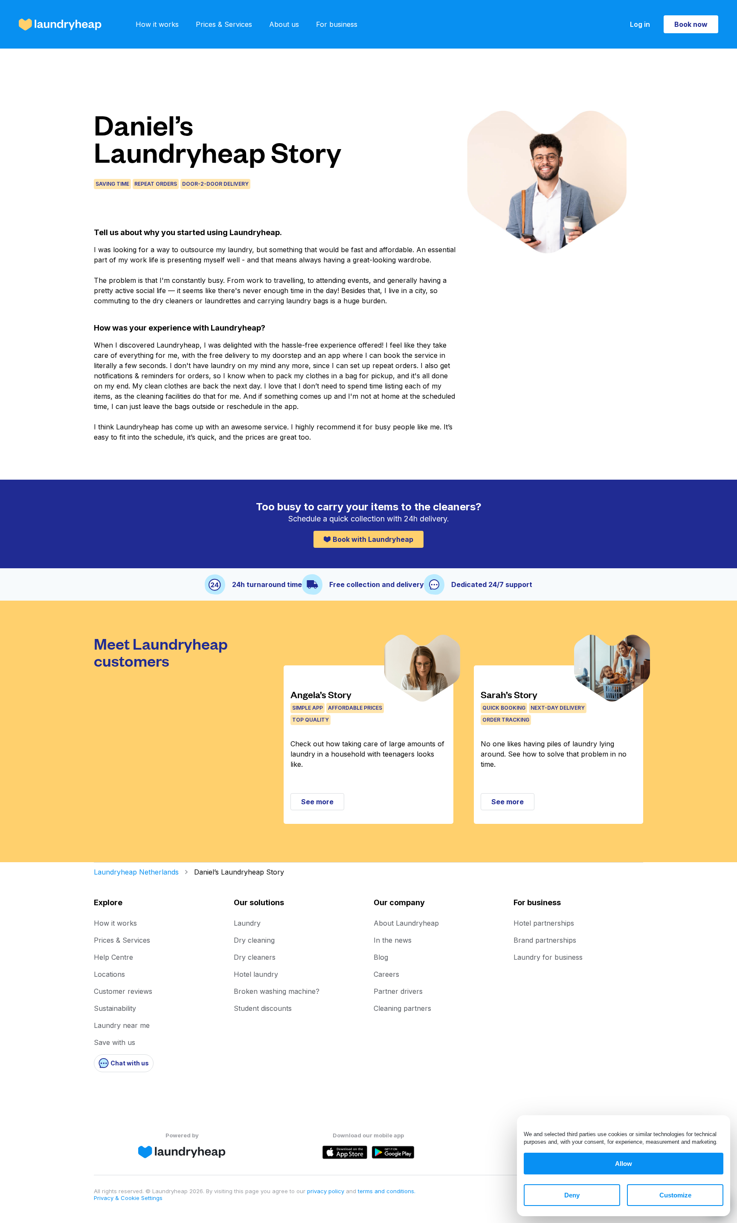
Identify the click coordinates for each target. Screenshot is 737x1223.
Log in (640, 24)
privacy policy (326, 1191)
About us (284, 24)
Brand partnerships (545, 940)
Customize (675, 1195)
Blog (381, 957)
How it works (157, 24)
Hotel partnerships (544, 923)
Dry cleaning (254, 940)
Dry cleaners (255, 957)
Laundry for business (548, 957)
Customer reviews (123, 991)
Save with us (114, 1042)
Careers (386, 974)
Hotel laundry (256, 974)
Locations (109, 974)
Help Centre (113, 957)
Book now (691, 24)
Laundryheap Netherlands (136, 872)
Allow (623, 1163)
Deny (572, 1195)
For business (336, 24)
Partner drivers (398, 991)
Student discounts (263, 1008)
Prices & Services (224, 24)
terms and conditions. (386, 1191)
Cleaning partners (402, 1008)
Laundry (247, 923)
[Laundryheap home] (60, 24)
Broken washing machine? (276, 991)
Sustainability (115, 1008)
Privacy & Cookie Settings (128, 1197)
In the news (393, 940)
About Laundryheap (406, 923)
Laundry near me (122, 1025)
